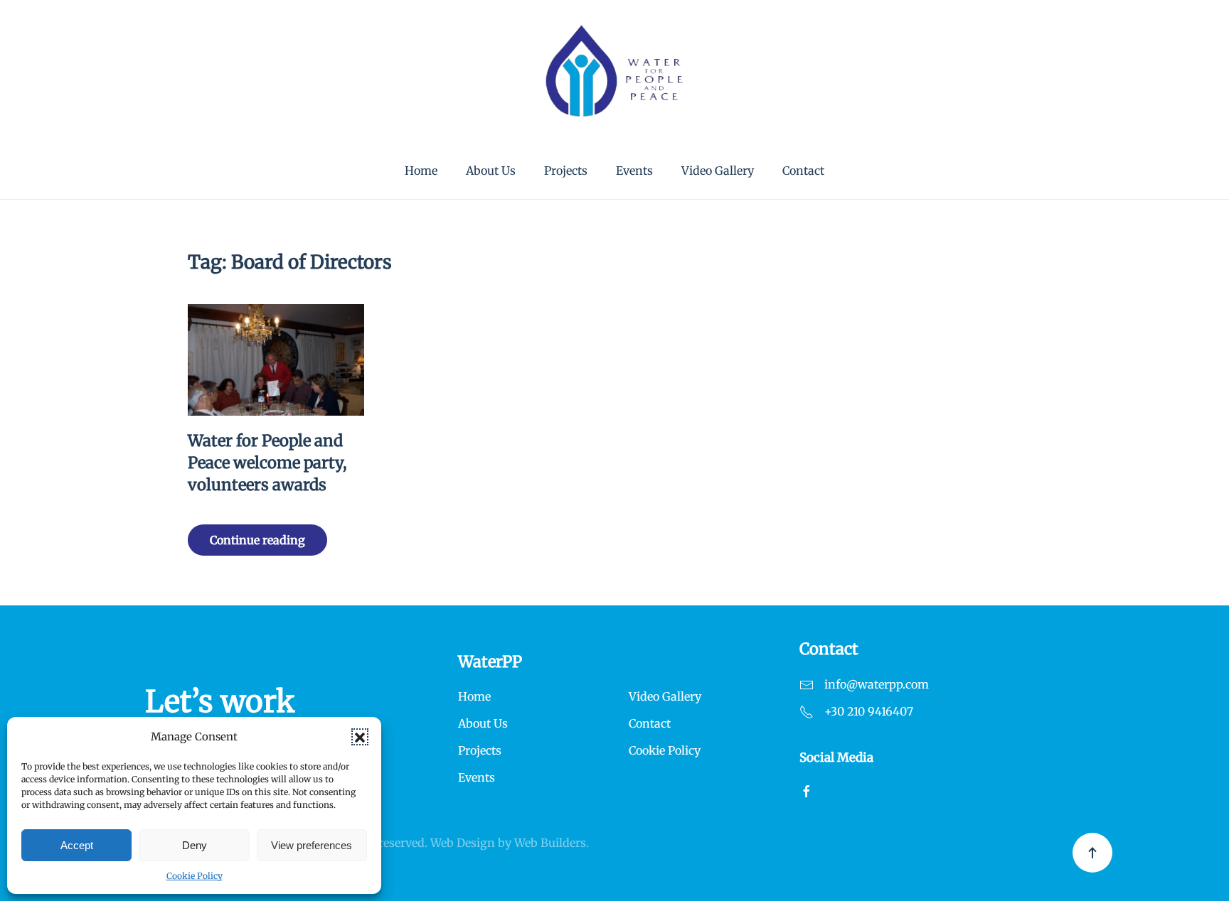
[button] (360, 737)
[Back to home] (614, 71)
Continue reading (257, 540)
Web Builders (550, 843)
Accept (76, 845)
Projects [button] (565, 170)
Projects (479, 750)
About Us (491, 170)
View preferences (311, 845)
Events (634, 170)
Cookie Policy (194, 875)
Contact (803, 170)
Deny (194, 845)
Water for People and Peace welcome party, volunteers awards (267, 463)
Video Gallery (717, 170)
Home (421, 170)
